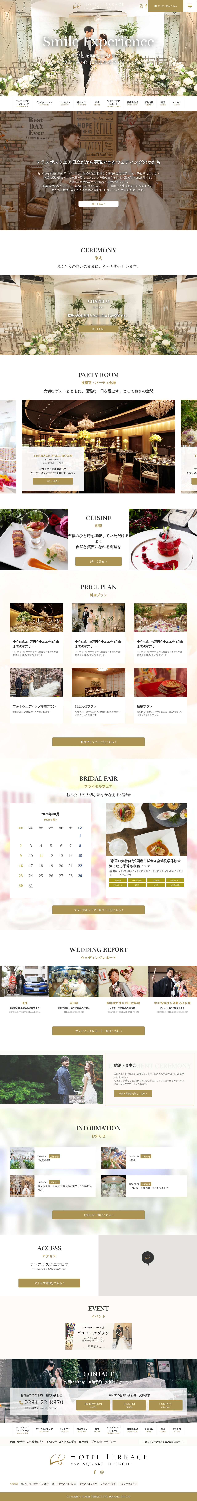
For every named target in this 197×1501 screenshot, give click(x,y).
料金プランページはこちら (97, 742)
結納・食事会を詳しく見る (132, 1093)
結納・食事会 (17, 1441)
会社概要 (84, 1441)
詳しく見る (97, 203)
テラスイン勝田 (108, 1483)
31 (31, 885)
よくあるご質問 (67, 1441)
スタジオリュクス (128, 1483)
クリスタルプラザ (88, 1483)
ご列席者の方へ (35, 1441)
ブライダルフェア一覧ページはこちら (97, 910)
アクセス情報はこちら (48, 1283)
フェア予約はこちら (167, 5)
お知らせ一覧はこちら (97, 1215)
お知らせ (52, 1441)
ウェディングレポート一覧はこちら (97, 1031)
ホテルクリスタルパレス (64, 1483)
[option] (98, 446)
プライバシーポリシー (103, 1441)
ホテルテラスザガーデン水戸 (35, 1483)
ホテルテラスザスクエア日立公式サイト (164, 1441)
